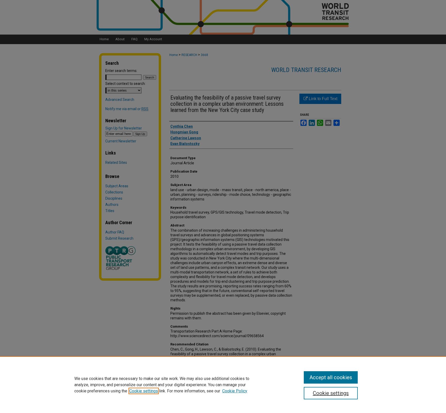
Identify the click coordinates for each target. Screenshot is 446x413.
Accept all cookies (330, 377)
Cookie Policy (234, 390)
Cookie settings (143, 390)
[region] (223, 384)
